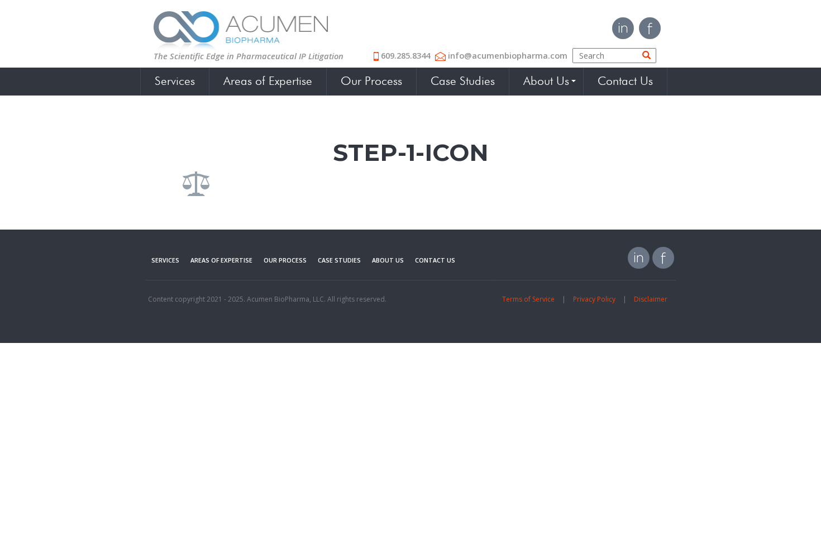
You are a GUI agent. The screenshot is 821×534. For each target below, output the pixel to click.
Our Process (371, 81)
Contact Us (625, 81)
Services (175, 81)
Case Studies (463, 81)
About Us (546, 81)
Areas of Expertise (267, 81)
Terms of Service (528, 299)
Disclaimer (650, 299)
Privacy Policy (594, 299)
